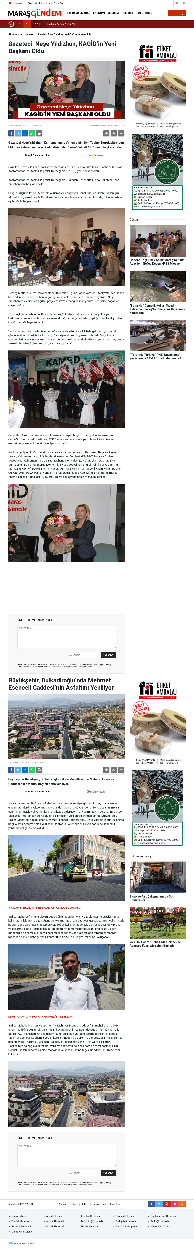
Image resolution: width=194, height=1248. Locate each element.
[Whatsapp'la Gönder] (32, 133)
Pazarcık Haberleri (21, 1226)
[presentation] (19, 24)
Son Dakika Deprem (126, 1226)
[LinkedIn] (25, 133)
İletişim (85, 1204)
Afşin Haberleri (54, 1216)
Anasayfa (17, 34)
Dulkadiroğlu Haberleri (92, 1221)
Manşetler (19, 3)
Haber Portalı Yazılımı (23, 1243)
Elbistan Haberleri (90, 1216)
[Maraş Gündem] (34, 13)
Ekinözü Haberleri (20, 1221)
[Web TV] (176, 3)
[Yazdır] (39, 133)
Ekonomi (99, 12)
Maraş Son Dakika (160, 1226)
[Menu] (172, 13)
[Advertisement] (66, 588)
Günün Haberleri (35, 3)
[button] (106, 133)
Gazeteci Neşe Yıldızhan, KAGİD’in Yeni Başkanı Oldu (64, 34)
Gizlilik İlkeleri (99, 1204)
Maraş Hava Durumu (21, 1231)
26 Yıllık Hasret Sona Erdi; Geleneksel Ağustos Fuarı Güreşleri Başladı (83, 24)
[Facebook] (11, 133)
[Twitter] (18, 133)
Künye (75, 1204)
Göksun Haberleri (125, 1216)
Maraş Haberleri (19, 1216)
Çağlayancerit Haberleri (163, 1216)
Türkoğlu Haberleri (160, 1221)
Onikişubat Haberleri (126, 1221)
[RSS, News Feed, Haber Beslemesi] (182, 1204)
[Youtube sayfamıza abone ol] (167, 1204)
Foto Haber (144, 12)
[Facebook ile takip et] (151, 1204)
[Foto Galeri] (184, 3)
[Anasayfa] (10, 3)
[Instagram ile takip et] (174, 1204)
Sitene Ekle (58, 3)
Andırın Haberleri (55, 1221)
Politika (127, 12)
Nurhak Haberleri (55, 1226)
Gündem (113, 12)
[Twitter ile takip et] (159, 1204)
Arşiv (48, 3)
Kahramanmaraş (78, 12)
